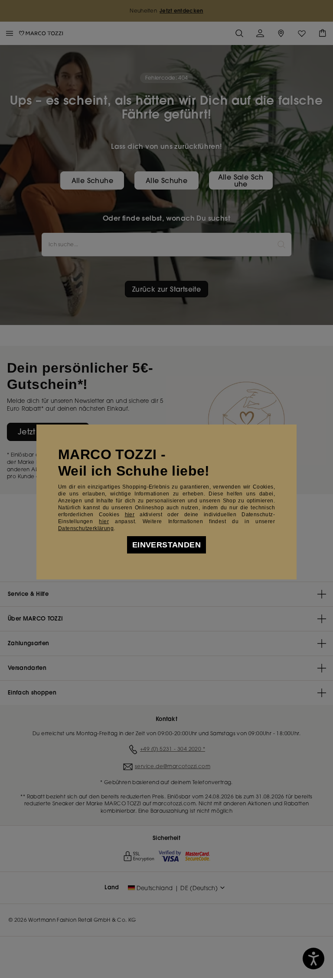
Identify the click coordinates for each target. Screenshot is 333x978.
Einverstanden (166, 544)
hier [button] (104, 521)
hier (130, 515)
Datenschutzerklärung (86, 528)
